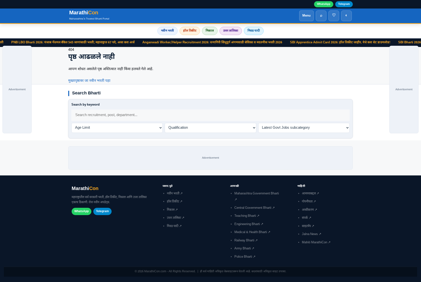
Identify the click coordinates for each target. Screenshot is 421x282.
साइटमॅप (306, 226)
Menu (306, 16)
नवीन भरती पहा (99, 81)
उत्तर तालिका (230, 31)
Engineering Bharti (247, 224)
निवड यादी (254, 31)
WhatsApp (323, 4)
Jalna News (310, 234)
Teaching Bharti (245, 216)
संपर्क (305, 218)
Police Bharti (243, 257)
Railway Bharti (244, 241)
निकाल (210, 31)
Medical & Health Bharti (250, 232)
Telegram (344, 4)
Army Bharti (242, 249)
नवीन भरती (167, 31)
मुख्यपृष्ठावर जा (78, 81)
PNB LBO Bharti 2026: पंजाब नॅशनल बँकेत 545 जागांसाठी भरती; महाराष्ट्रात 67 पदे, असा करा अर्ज (63, 43)
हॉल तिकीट (189, 31)
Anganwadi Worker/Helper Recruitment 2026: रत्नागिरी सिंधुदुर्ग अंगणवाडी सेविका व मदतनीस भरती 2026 (203, 43)
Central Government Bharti (252, 208)
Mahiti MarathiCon (314, 243)
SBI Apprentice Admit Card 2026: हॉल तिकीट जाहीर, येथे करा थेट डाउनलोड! (331, 43)
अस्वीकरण (308, 210)
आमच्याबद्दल (309, 194)
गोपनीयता (307, 202)
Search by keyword (85, 105)
